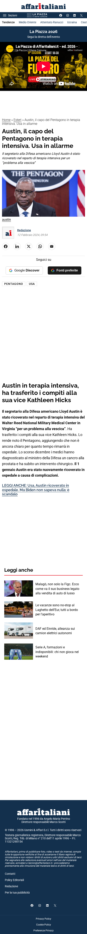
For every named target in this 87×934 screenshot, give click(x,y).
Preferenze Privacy (43, 930)
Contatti (10, 873)
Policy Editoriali (14, 880)
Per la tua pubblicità (17, 892)
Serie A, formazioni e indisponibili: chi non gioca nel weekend (57, 651)
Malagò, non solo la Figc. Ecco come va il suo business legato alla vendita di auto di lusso (57, 588)
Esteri (17, 120)
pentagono (13, 283)
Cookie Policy (43, 924)
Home (6, 120)
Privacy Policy (43, 918)
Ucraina (72, 22)
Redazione (24, 230)
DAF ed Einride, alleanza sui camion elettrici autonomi (55, 631)
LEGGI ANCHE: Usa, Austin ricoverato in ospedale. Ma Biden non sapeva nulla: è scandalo (35, 489)
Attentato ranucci (51, 22)
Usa (32, 283)
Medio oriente (27, 22)
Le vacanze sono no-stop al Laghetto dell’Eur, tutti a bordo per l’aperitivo (56, 609)
